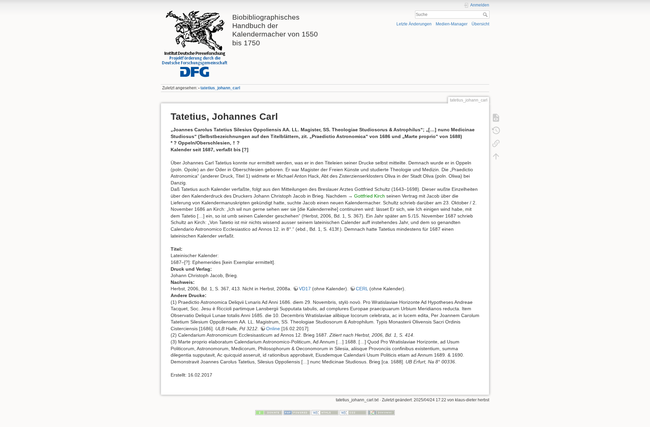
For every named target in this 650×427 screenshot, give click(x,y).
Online (273, 328)
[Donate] (268, 412)
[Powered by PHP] (296, 412)
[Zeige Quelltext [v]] (496, 117)
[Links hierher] (496, 143)
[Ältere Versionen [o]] (496, 130)
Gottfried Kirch (369, 196)
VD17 (305, 288)
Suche (486, 14)
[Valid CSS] (353, 412)
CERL (362, 288)
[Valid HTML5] (325, 412)
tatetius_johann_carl (220, 88)
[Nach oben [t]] (496, 156)
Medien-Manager (452, 24)
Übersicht (480, 24)
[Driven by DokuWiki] (381, 412)
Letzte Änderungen (414, 24)
